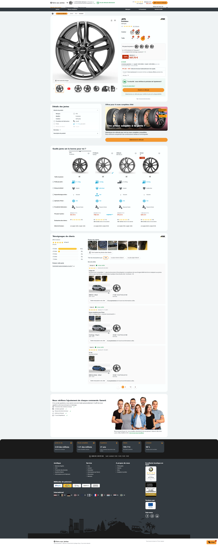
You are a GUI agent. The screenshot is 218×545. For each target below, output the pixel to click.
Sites (118, 470)
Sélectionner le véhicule (136, 140)
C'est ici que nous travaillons (136, 433)
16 (132, 38)
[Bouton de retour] (118, 387)
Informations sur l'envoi (94, 472)
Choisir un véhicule (61, 13)
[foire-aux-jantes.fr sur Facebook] (147, 516)
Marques (127, 9)
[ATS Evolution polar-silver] (132, 32)
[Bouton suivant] (135, 387)
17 (137, 38)
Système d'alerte (59, 472)
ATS (76, 13)
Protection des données (61, 470)
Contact (90, 468)
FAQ (89, 466)
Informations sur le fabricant (62, 474)
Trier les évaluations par (95, 258)
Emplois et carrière (122, 472)
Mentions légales (59, 466)
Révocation (91, 474)
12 (130, 387)
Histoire (119, 468)
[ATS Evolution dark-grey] (137, 32)
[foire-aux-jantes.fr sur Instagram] (152, 516)
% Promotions (142, 9)
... (128, 387)
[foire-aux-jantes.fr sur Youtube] (157, 516)
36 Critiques (136, 26)
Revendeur (90, 470)
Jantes (57, 9)
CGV (56, 468)
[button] (76, 110)
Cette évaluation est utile (97, 300)
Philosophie (120, 466)
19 (148, 38)
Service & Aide (158, 9)
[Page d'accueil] (53, 14)
